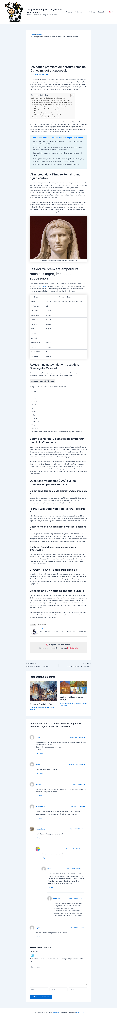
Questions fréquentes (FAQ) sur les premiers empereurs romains (52, 105)
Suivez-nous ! (110, 12)
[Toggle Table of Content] (71, 95)
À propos (33, 624)
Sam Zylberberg (44, 629)
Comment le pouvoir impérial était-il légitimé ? (48, 115)
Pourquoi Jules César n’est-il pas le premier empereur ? (50, 109)
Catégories (101, 12)
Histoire (43, 707)
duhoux (38, 784)
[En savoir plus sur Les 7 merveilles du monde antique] (73, 687)
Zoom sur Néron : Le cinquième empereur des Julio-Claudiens (52, 102)
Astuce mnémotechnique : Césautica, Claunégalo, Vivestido (51, 100)
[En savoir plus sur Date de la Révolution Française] (43, 691)
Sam (43, 849)
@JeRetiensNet (72, 648)
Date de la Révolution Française (43, 704)
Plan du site (80, 1012)
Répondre (40, 753)
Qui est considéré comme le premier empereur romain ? (50, 107)
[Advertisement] (58, 51)
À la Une (69, 12)
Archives (92, 12)
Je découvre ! (79, 12)
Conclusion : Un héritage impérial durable (45, 117)
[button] (85, 12)
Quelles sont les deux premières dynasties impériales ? (50, 111)
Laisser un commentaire (67, 703)
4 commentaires (35, 707)
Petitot (38, 737)
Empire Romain (41, 286)
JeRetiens (55, 1012)
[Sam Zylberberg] (34, 631)
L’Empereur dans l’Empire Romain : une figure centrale (49, 98)
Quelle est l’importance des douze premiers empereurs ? (51, 113)
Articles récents (42, 624)
